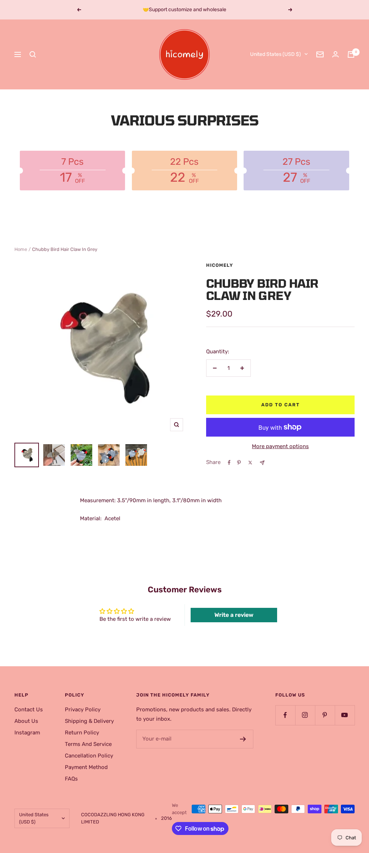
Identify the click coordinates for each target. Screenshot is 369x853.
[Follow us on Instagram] (305, 715)
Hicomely (219, 265)
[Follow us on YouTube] (345, 715)
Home (20, 249)
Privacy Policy (83, 709)
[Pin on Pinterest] (239, 462)
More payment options (280, 446)
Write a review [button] (233, 614)
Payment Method (86, 767)
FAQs (71, 778)
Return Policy (82, 732)
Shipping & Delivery (89, 721)
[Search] (33, 54)
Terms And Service (88, 744)
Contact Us (28, 709)
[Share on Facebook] (229, 462)
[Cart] (351, 54)
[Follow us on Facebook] (285, 715)
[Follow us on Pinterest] (325, 715)
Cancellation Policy (89, 755)
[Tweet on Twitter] (250, 462)
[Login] (335, 54)
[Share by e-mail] (262, 462)
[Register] (243, 739)
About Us (26, 721)
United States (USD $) (275, 54)
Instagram (27, 732)
